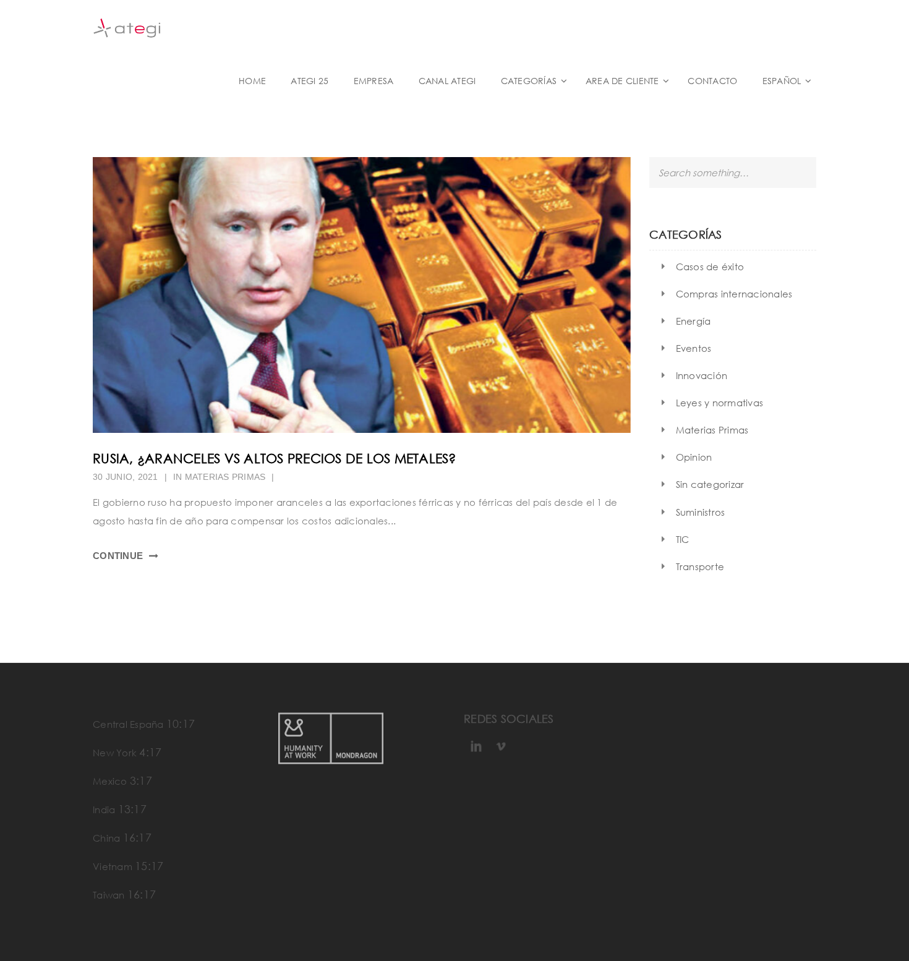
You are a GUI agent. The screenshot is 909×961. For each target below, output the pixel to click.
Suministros (700, 512)
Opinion (694, 457)
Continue (118, 555)
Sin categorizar (710, 484)
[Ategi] (188, 27)
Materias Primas (225, 477)
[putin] (362, 295)
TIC (682, 539)
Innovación (702, 375)
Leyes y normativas (720, 402)
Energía (693, 321)
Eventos (694, 348)
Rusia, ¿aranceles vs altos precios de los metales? (274, 458)
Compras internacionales (734, 293)
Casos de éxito (710, 266)
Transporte (700, 566)
